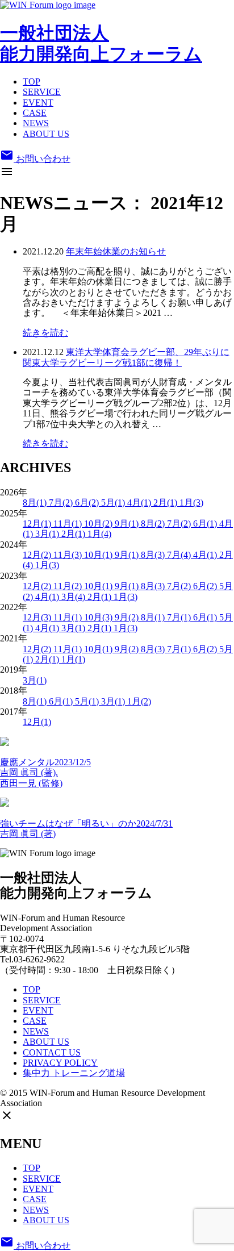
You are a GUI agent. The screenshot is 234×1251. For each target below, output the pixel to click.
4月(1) (140, 502)
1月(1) (73, 659)
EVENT (38, 102)
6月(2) (88, 502)
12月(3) (38, 617)
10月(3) (99, 617)
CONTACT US (52, 1052)
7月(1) (180, 617)
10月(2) (99, 523)
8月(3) (154, 555)
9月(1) (128, 523)
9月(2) (128, 617)
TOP (31, 81)
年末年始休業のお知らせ (116, 251)
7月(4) (180, 555)
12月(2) (38, 555)
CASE (35, 113)
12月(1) (38, 523)
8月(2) (154, 523)
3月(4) (74, 597)
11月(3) (68, 555)
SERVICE (42, 92)
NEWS (36, 123)
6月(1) (206, 523)
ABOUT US (46, 134)
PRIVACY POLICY (60, 1062)
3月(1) (48, 534)
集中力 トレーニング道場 (74, 1073)
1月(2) (139, 701)
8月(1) (36, 502)
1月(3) (191, 502)
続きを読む (45, 332)
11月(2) (68, 586)
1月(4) (99, 534)
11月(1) (68, 523)
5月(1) (114, 502)
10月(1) (99, 555)
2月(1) (166, 502)
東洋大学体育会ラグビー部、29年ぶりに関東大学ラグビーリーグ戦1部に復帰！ (126, 357)
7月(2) (62, 502)
